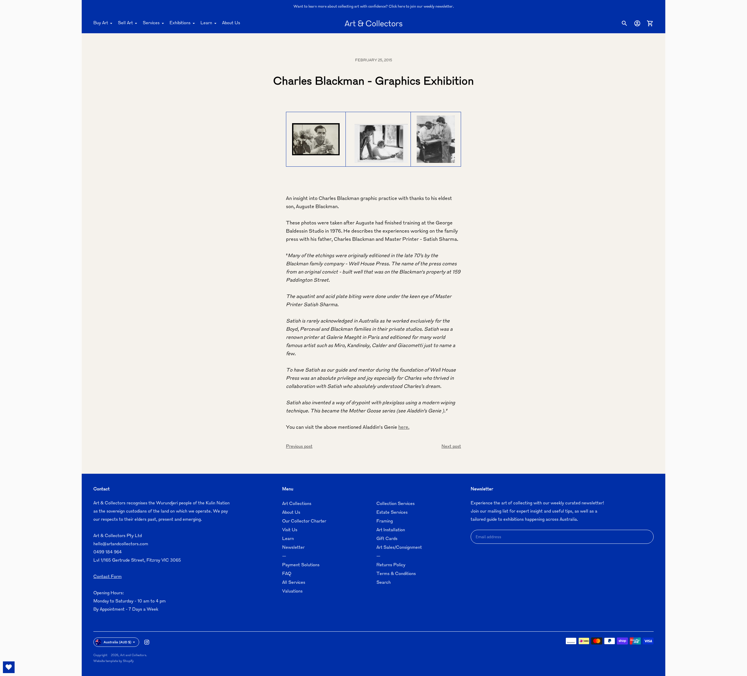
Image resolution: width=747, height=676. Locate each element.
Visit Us (289, 530)
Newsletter (293, 548)
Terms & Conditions (396, 574)
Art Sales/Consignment (399, 548)
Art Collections (296, 504)
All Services (293, 583)
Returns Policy (390, 565)
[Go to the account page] (637, 23)
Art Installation (390, 530)
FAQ (286, 574)
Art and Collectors (133, 655)
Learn (206, 23)
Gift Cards (386, 539)
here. (403, 427)
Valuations (292, 591)
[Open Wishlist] (9, 667)
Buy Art (100, 23)
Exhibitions (180, 23)
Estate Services (392, 513)
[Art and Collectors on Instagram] (147, 642)
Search (383, 583)
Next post (451, 447)
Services (151, 23)
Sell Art (125, 23)
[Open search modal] (624, 23)
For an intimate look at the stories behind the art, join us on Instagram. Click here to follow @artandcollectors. (373, 6)
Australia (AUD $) (117, 642)
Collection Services (395, 504)
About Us (231, 23)
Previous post (299, 447)
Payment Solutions (301, 565)
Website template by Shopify (113, 661)
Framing (384, 521)
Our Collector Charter (304, 521)
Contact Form (107, 577)
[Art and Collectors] (373, 23)
